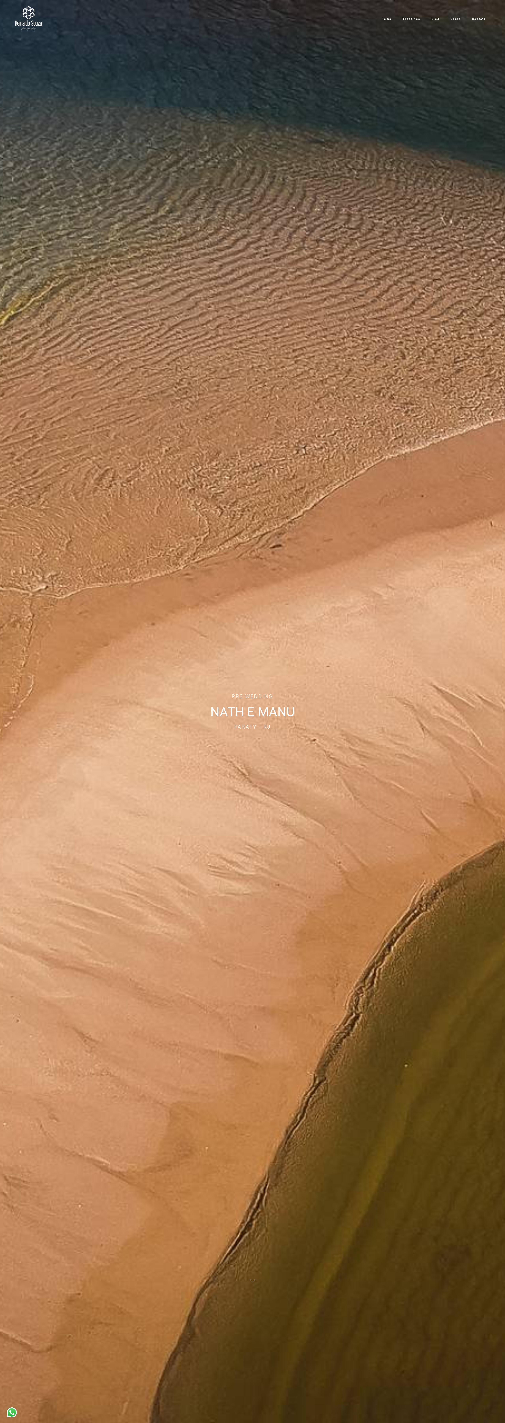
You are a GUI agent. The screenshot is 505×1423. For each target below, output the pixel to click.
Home (386, 18)
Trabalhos (411, 18)
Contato (479, 18)
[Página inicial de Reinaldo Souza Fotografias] (30, 19)
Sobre (456, 18)
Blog (435, 18)
